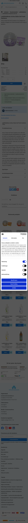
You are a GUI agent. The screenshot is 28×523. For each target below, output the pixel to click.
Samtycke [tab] (5, 238)
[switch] (24, 266)
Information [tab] (14, 238)
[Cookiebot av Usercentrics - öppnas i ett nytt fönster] (20, 234)
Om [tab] (23, 238)
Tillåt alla (14, 280)
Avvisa (14, 287)
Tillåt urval (14, 284)
